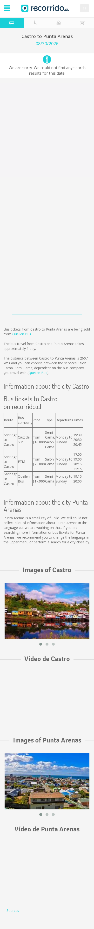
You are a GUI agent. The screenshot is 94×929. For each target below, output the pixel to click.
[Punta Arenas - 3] (47, 781)
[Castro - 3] (47, 611)
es (84, 8)
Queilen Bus (21, 334)
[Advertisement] (47, 130)
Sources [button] (13, 910)
